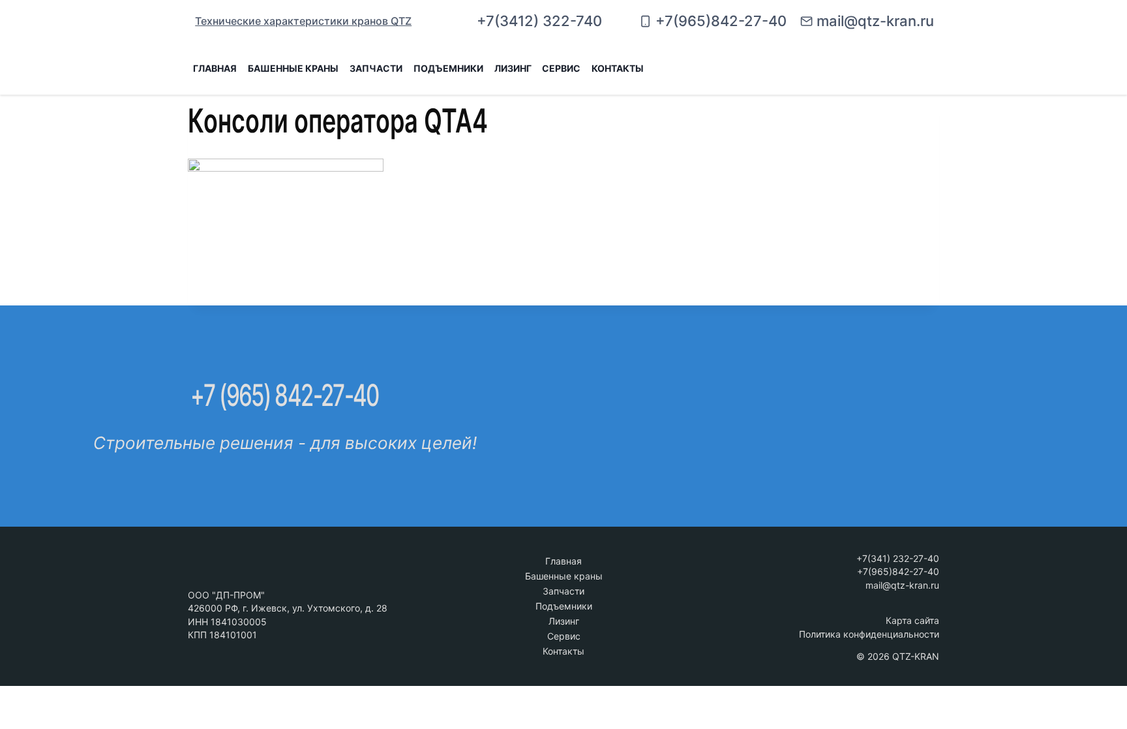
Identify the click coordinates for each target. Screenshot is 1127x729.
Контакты (618, 68)
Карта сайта (912, 620)
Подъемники (563, 606)
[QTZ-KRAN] (874, 68)
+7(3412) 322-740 (539, 20)
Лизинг (513, 68)
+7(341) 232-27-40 (897, 558)
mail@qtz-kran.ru (902, 585)
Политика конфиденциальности (869, 634)
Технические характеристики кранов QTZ (303, 20)
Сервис (561, 68)
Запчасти (563, 591)
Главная (215, 68)
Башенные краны (564, 576)
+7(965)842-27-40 (898, 571)
